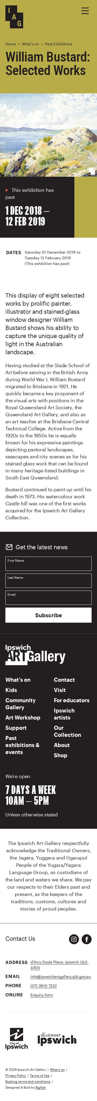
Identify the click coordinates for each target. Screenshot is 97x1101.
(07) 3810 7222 (43, 985)
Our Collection (67, 731)
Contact (64, 679)
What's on (30, 44)
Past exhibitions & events (22, 745)
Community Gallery (20, 703)
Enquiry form (41, 995)
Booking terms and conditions (27, 1081)
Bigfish (41, 1087)
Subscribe (48, 615)
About (62, 745)
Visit (60, 690)
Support (16, 727)
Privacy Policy (15, 1075)
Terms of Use (40, 1075)
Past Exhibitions (58, 44)
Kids (11, 690)
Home (10, 44)
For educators (71, 700)
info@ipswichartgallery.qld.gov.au (60, 976)
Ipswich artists (64, 714)
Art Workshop (22, 717)
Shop (60, 755)
